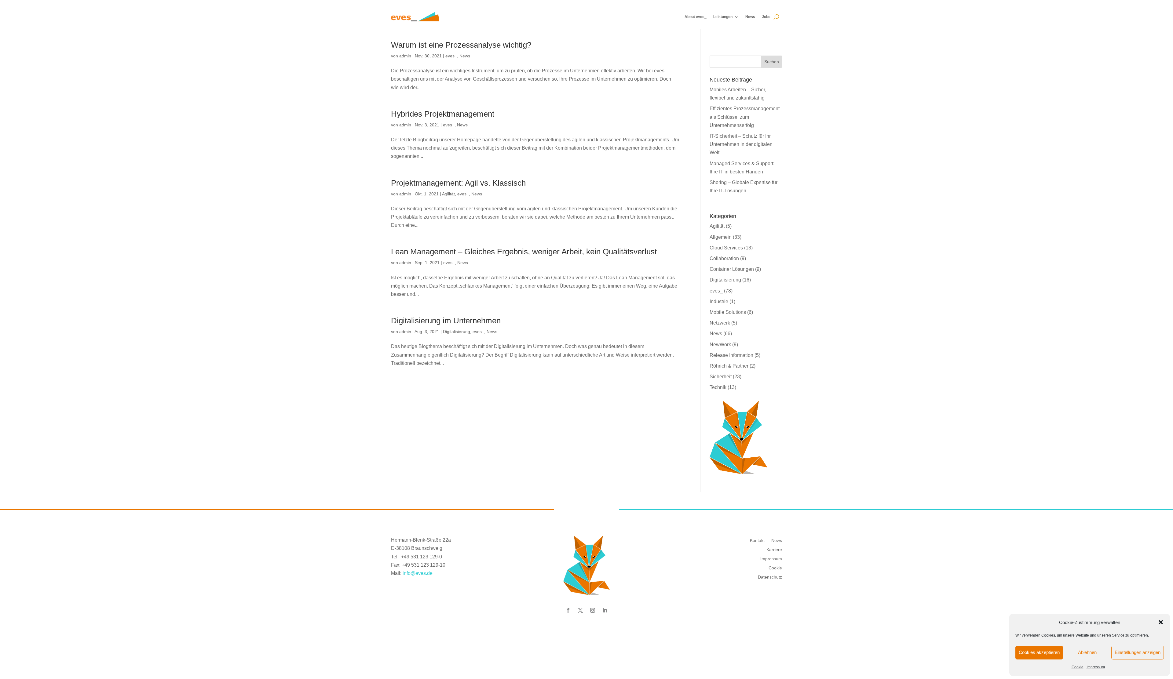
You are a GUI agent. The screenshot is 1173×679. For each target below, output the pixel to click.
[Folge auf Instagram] (592, 610)
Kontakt (757, 540)
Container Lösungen (732, 269)
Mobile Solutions (728, 312)
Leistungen (723, 17)
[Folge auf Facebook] (568, 610)
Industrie (719, 301)
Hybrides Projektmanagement (442, 113)
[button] (1161, 622)
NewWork (720, 344)
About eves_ (696, 17)
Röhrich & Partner (729, 366)
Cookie (1077, 667)
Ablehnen (1087, 652)
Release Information (731, 355)
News (750, 17)
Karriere (774, 549)
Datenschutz (770, 577)
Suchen (771, 61)
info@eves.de (418, 573)
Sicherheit (721, 376)
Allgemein (721, 237)
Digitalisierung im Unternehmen (446, 320)
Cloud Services (726, 247)
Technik (718, 387)
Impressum (1096, 667)
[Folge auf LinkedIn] (605, 610)
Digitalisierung (456, 331)
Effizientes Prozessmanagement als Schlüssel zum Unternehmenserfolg (745, 117)
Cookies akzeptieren (1039, 652)
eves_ (451, 55)
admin (405, 55)
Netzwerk (720, 322)
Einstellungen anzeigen (1137, 652)
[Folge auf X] (580, 610)
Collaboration (724, 258)
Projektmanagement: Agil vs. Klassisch (458, 182)
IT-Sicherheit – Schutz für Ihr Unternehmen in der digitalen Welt (741, 144)
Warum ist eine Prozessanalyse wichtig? (461, 44)
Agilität (448, 193)
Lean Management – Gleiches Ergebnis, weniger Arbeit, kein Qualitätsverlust (524, 251)
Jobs (766, 17)
